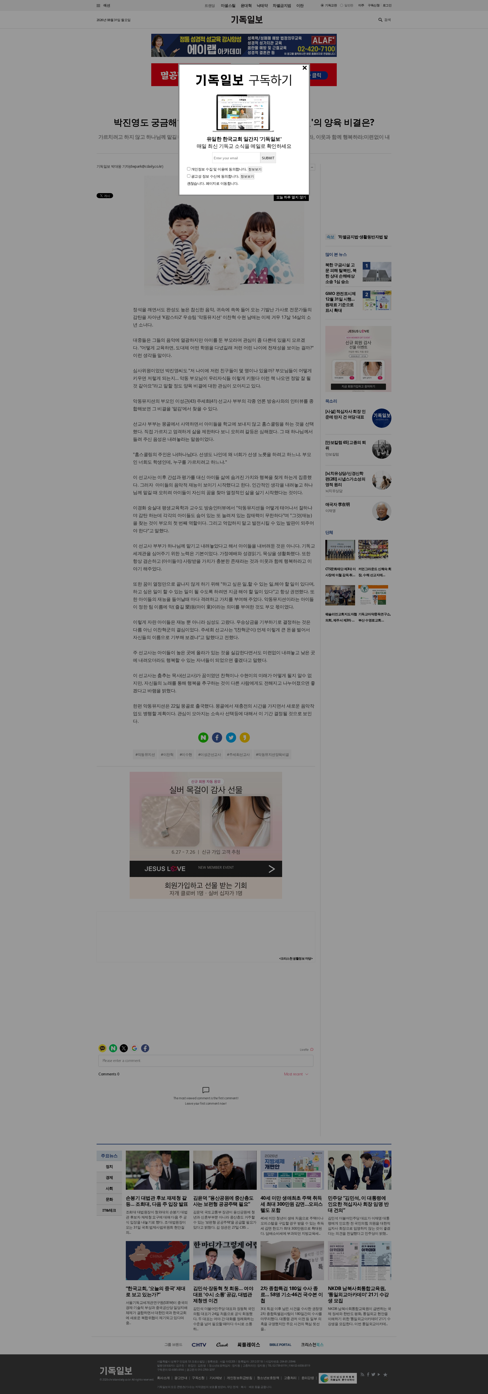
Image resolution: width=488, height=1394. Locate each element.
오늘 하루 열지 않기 (291, 197)
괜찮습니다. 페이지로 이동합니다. (212, 183)
